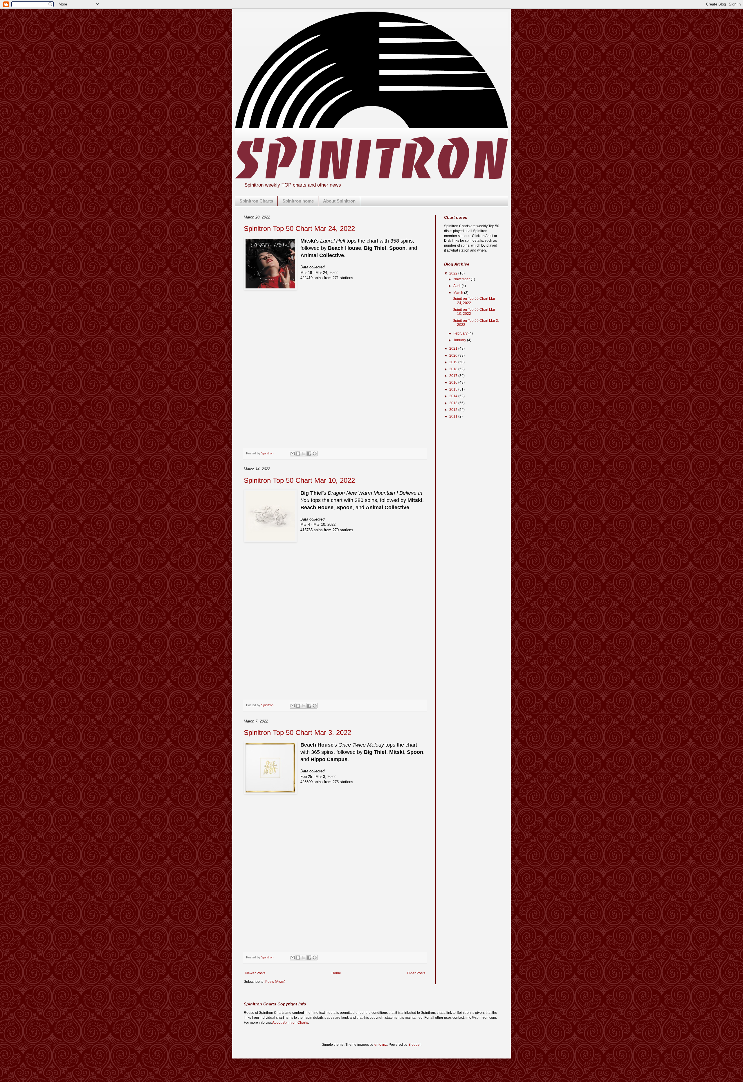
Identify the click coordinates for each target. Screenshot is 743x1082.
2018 (453, 369)
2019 (453, 362)
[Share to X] (303, 453)
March (458, 293)
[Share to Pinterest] (315, 453)
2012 (453, 410)
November (462, 279)
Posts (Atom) (275, 982)
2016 (453, 382)
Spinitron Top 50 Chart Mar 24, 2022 (299, 228)
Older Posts (416, 973)
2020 (453, 355)
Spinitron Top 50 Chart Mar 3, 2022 (297, 732)
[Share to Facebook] (309, 453)
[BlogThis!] (298, 453)
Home (336, 973)
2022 (453, 273)
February (460, 333)
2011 (453, 416)
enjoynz (380, 1045)
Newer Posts (255, 973)
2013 (453, 403)
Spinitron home (298, 200)
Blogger (414, 1045)
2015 (453, 389)
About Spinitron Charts (290, 1022)
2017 (453, 376)
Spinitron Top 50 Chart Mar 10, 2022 (299, 480)
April (457, 286)
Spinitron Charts (256, 200)
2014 (453, 396)
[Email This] (292, 453)
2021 (453, 348)
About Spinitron (339, 200)
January (460, 340)
